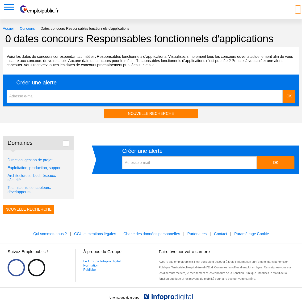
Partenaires (197, 234)
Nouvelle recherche (151, 114)
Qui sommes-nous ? (50, 234)
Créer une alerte (36, 82)
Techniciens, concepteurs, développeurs (29, 190)
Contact (220, 234)
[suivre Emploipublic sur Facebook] (16, 267)
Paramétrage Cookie (251, 234)
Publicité (89, 269)
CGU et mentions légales (95, 234)
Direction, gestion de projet (30, 160)
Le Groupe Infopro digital (102, 261)
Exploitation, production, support (34, 168)
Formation (91, 265)
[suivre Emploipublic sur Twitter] (36, 267)
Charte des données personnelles (151, 234)
